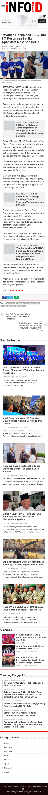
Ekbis (20, 46)
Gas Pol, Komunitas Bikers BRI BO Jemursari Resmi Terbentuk (18, 315)
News (6, 743)
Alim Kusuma (16, 290)
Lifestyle (8, 751)
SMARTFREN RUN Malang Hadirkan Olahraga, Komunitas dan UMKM (31, 637)
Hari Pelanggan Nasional (28, 303)
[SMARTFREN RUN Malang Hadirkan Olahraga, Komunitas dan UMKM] (8, 639)
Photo (7, 760)
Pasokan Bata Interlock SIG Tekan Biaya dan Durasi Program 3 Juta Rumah (22, 469)
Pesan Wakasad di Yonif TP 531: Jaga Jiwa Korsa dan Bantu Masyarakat (23, 608)
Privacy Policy (26, 786)
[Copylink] (23, 297)
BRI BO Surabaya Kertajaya (14, 306)
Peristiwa (8, 747)
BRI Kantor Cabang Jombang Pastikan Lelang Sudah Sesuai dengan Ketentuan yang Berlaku (29, 130)
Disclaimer (5, 786)
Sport (6, 764)
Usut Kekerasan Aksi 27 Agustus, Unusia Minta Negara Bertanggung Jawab (22, 421)
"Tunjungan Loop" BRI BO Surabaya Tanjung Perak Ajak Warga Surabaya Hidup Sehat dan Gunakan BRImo (30, 254)
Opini (6, 772)
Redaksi (14, 786)
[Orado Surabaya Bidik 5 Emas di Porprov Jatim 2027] (8, 650)
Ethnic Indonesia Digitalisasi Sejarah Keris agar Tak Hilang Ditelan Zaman (23, 563)
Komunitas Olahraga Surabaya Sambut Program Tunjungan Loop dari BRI (30, 200)
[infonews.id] (24, 7)
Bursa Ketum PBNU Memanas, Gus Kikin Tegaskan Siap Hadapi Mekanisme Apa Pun (22, 517)
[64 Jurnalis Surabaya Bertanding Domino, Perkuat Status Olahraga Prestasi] (8, 661)
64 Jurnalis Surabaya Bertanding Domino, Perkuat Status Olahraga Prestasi (30, 660)
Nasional (8, 768)
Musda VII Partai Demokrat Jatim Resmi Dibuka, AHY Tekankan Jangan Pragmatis (23, 370)
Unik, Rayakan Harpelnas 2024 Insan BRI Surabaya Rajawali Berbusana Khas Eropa (30, 325)
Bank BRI (10, 303)
